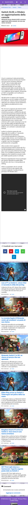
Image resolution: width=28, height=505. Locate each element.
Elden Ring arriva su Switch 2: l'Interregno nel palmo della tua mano (13, 394)
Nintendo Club (7, 7)
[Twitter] (17, 251)
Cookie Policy (14, 500)
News (19, 7)
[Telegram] (14, 257)
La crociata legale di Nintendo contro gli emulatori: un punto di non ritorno (13, 320)
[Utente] (21, 2)
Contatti (14, 499)
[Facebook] (17, 2)
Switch (15, 7)
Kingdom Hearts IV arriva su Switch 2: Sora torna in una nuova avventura (12, 432)
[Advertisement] (14, 62)
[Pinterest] (11, 251)
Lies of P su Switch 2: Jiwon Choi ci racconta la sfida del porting (13, 284)
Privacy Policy (22, 499)
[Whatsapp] (23, 251)
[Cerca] (25, 2)
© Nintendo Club (6, 499)
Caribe (12, 294)
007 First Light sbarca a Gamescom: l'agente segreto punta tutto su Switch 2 (12, 469)
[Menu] (3, 2)
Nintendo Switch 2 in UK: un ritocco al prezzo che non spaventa (11, 357)
